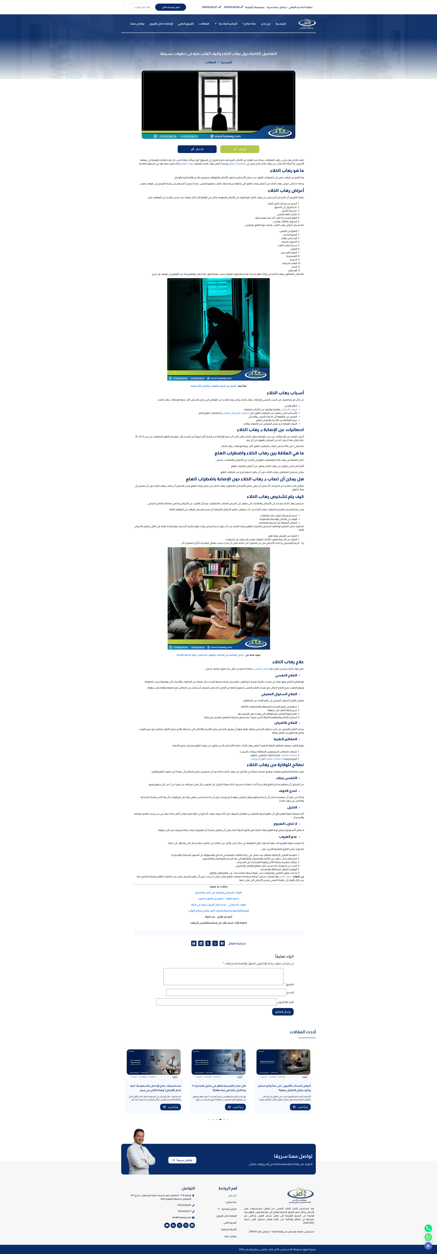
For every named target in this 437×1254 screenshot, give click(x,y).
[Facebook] (192, 1225)
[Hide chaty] (428, 1246)
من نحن (265, 23)
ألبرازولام (255, 758)
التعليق (289, 984)
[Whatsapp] (428, 1237)
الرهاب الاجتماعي (288, 409)
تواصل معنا (137, 23)
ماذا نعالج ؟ (249, 23)
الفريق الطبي (186, 23)
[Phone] (428, 1228)
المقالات (204, 23)
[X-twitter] (179, 1225)
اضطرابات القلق (237, 163)
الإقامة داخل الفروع (161, 23)
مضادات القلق (274, 758)
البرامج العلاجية (228, 23)
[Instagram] (186, 1225)
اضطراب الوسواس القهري (235, 413)
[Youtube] (167, 1225)
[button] (222, 943)
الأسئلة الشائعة (228, 1229)
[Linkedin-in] (173, 1225)
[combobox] (137, 7)
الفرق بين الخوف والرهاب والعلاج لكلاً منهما (213, 386)
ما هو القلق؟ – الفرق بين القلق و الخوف (218, 898)
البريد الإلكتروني (285, 1002)
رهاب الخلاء (285, 876)
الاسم (290, 992)
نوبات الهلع (187, 163)
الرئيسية (281, 23)
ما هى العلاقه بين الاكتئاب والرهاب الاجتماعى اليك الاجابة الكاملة (210, 655)
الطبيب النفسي (261, 668)
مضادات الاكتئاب (289, 755)
